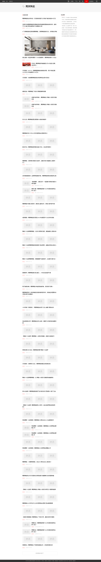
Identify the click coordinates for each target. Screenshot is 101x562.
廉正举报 (70, 560)
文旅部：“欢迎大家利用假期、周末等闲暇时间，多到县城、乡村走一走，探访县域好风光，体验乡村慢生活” (70, 27)
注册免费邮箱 (91, 1)
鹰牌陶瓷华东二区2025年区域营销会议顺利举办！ (35, 133)
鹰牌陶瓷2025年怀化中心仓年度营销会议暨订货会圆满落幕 (37, 503)
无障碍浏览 (11, 1)
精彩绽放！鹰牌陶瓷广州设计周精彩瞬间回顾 (34, 91)
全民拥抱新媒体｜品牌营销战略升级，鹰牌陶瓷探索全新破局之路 (39, 175)
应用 (6, 1)
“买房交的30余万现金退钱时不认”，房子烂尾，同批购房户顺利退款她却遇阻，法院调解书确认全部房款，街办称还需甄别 (70, 29)
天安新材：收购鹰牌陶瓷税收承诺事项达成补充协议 (35, 77)
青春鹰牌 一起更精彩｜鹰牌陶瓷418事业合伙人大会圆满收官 (38, 420)
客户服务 (53, 560)
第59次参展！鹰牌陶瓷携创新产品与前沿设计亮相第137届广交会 (39, 391)
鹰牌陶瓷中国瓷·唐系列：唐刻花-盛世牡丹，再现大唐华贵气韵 (38, 203)
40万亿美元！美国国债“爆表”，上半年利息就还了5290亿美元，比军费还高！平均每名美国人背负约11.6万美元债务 (70, 21)
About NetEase (38, 560)
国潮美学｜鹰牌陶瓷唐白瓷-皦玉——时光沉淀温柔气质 (36, 272)
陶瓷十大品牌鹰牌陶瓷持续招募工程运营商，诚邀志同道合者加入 (39, 245)
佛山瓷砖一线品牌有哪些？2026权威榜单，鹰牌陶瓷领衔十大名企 (39, 57)
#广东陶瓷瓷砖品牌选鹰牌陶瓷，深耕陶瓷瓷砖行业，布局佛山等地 (39, 31)
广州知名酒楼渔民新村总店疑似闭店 (68, 23)
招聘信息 (49, 560)
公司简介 (42, 560)
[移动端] (68, 1)
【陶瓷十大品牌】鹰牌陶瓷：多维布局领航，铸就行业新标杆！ (38, 336)
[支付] (79, 1)
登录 (86, 1)
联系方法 (46, 560)
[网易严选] (76, 1)
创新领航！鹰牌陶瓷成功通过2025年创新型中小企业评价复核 (38, 217)
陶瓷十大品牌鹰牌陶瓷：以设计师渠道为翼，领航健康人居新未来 (39, 231)
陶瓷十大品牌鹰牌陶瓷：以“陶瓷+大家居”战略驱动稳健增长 (37, 377)
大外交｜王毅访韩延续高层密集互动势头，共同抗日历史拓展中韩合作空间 (70, 19)
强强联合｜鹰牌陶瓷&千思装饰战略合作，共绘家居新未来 (37, 545)
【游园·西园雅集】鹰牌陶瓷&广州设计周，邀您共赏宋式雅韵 (38, 517)
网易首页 (3, 1)
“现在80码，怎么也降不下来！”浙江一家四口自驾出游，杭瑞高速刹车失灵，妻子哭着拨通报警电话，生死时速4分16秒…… (70, 25)
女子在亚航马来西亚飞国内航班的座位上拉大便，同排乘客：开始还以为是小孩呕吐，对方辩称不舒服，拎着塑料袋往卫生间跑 (70, 36)
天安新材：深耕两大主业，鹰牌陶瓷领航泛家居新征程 (36, 363)
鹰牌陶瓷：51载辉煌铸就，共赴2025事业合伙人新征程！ (37, 461)
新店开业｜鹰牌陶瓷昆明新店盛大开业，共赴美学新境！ (37, 147)
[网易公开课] (72, 1)
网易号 (24, 21)
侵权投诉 (74, 560)
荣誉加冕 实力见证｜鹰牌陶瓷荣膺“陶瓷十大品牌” (35, 350)
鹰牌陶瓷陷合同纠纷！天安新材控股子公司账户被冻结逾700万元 (39, 18)
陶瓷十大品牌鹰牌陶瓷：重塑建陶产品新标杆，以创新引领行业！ (39, 259)
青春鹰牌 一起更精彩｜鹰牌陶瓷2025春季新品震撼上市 (36, 448)
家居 (32, 185)
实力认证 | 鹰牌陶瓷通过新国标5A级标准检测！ (34, 119)
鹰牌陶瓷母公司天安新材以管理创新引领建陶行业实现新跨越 (38, 475)
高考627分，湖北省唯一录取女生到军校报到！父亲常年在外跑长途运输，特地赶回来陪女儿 (70, 17)
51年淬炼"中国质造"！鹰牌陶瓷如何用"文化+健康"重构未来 (38, 307)
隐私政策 (56, 560)
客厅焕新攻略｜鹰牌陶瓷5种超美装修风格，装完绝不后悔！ (37, 286)
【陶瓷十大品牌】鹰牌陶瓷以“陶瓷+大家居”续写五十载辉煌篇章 (39, 489)
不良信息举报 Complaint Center (64, 560)
